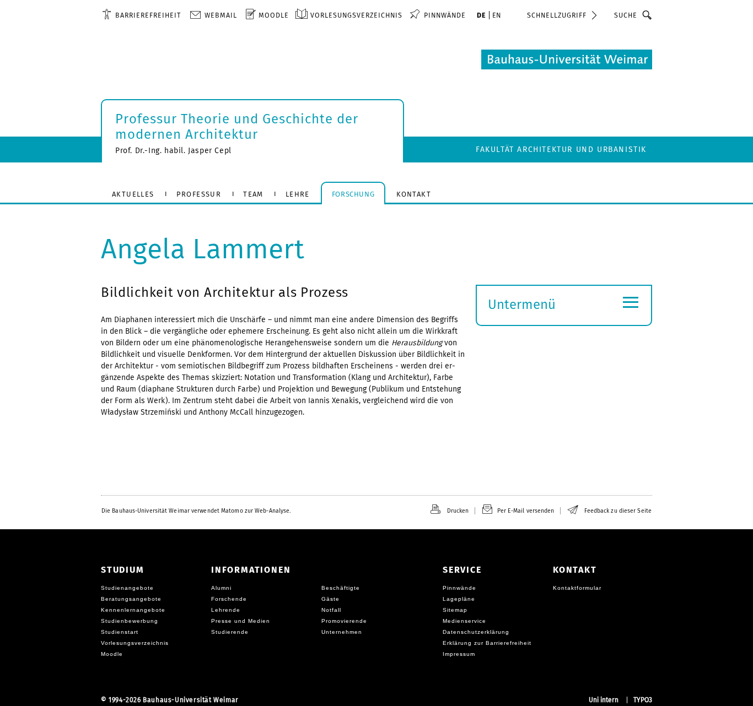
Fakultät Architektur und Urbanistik (561, 149)
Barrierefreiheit (148, 15)
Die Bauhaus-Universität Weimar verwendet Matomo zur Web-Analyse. (196, 510)
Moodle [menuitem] (274, 15)
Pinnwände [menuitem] (445, 15)
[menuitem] (141, 15)
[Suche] (647, 15)
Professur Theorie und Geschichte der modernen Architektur (236, 126)
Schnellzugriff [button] (557, 15)
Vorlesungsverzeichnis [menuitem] (356, 15)
